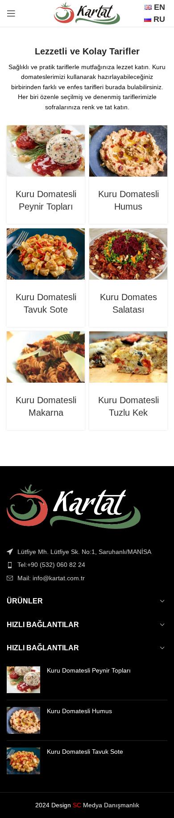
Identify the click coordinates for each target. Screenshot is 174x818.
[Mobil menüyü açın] (11, 13)
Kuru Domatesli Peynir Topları (89, 670)
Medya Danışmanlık (106, 805)
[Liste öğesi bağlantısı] (87, 565)
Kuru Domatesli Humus (79, 711)
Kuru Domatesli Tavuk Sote (85, 751)
